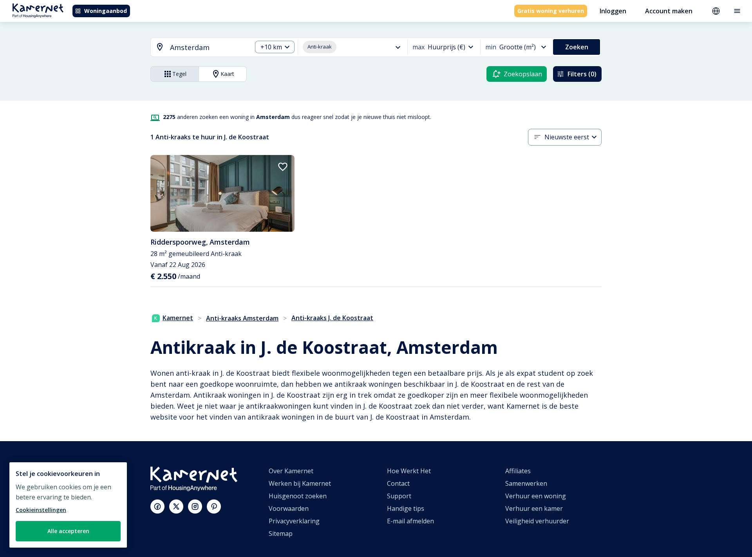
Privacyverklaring (294, 521)
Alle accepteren (68, 531)
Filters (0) (582, 74)
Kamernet (178, 318)
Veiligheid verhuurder (537, 521)
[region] (68, 505)
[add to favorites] (282, 166)
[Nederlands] (716, 11)
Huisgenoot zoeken (298, 496)
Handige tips (405, 508)
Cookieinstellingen (41, 510)
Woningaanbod (105, 10)
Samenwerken (526, 483)
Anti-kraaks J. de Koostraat (332, 318)
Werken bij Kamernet (300, 483)
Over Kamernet (291, 471)
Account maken (668, 11)
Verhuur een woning (535, 496)
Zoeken (576, 47)
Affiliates (518, 471)
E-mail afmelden (410, 521)
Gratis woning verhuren (550, 10)
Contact (398, 483)
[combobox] (196, 47)
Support (399, 496)
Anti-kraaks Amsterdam (242, 318)
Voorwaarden (289, 508)
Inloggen (613, 11)
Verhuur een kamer (534, 508)
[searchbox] (208, 47)
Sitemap (281, 533)
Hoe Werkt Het (409, 471)
